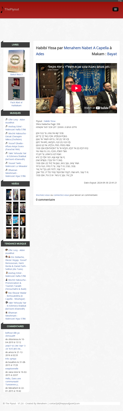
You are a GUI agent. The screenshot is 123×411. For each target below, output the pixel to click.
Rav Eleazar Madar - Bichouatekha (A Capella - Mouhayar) (15, 295)
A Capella (101, 47)
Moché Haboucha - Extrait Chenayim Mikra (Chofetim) (16, 136)
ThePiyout (11, 9)
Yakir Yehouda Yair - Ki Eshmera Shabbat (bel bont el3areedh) (15, 156)
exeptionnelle (11, 368)
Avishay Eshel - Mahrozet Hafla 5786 (15, 128)
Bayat (112, 53)
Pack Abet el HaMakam (16, 104)
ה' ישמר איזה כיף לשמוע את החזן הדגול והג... (15, 347)
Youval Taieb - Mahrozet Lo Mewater (16, 165)
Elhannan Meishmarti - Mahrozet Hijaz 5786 (15, 173)
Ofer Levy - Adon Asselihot (15, 121)
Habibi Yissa (49, 121)
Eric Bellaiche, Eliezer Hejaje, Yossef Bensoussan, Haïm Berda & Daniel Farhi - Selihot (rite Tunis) (16, 263)
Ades (40, 53)
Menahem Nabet (78, 47)
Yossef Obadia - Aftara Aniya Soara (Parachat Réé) (14, 146)
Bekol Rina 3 (16, 74)
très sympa (10, 358)
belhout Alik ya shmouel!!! (12, 334)
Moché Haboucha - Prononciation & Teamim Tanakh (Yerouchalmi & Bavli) (16, 284)
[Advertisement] (61, 28)
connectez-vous (61, 195)
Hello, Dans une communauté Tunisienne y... (13, 381)
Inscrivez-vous (43, 195)
